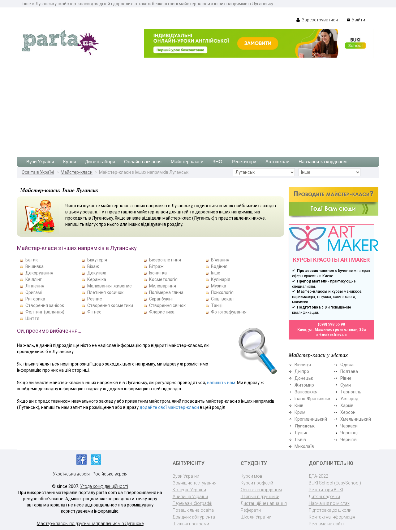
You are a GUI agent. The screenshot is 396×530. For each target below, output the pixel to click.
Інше (215, 272)
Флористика (161, 311)
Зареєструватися (319, 19)
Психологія (222, 292)
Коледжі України (189, 489)
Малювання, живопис (109, 285)
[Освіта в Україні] (60, 42)
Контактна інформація (332, 517)
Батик (31, 259)
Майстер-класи (187, 161)
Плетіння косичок (105, 292)
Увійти (358, 19)
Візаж (93, 266)
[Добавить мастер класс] (333, 202)
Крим (300, 412)
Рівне (345, 378)
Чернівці (349, 432)
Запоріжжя (306, 391)
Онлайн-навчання (142, 161)
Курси (69, 161)
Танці (216, 305)
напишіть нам (221, 382)
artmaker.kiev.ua (331, 335)
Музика (218, 285)
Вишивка (34, 266)
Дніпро (302, 371)
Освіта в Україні (38, 172)
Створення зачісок (44, 305)
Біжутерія (97, 259)
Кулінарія (220, 279)
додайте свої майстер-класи (169, 407)
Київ (299, 405)
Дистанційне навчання (264, 503)
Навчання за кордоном (322, 161)
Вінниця (303, 364)
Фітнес (94, 311)
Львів (300, 439)
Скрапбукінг (161, 298)
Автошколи (277, 161)
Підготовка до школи (330, 510)
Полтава (349, 371)
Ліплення (34, 285)
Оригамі (33, 292)
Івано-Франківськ (312, 398)
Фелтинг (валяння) (44, 311)
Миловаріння (162, 285)
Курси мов (251, 476)
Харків (347, 405)
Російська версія (110, 473)
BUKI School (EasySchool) (335, 482)
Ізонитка (158, 272)
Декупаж (96, 272)
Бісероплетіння (165, 259)
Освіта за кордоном (261, 489)
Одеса (347, 364)
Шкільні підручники (260, 496)
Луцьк (301, 432)
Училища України (190, 496)
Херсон (347, 412)
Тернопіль (350, 391)
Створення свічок (167, 305)
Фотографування (229, 311)
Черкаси (349, 425)
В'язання (220, 259)
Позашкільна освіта (193, 510)
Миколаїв (304, 446)
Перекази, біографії (192, 503)
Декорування (39, 272)
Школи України (256, 517)
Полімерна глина (166, 292)
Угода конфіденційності (104, 486)
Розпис (94, 298)
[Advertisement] (198, 104)
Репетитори (244, 161)
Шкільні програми (191, 523)
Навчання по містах (329, 503)
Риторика (35, 298)
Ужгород (349, 398)
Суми (345, 385)
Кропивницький (311, 419)
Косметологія (163, 279)
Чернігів (348, 439)
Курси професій (257, 482)
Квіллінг (33, 279)
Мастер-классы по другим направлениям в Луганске (90, 523)
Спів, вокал (222, 298)
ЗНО (217, 161)
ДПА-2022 (318, 476)
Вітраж (156, 266)
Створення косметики (110, 305)
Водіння (219, 266)
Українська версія (71, 473)
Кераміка (96, 279)
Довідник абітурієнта (194, 517)
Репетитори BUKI (326, 489)
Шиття (32, 318)
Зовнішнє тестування (195, 482)
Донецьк (304, 378)
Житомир (304, 385)
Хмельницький (355, 419)
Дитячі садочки (324, 496)
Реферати (251, 510)
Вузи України (40, 161)
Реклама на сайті (326, 523)
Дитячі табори (100, 161)
